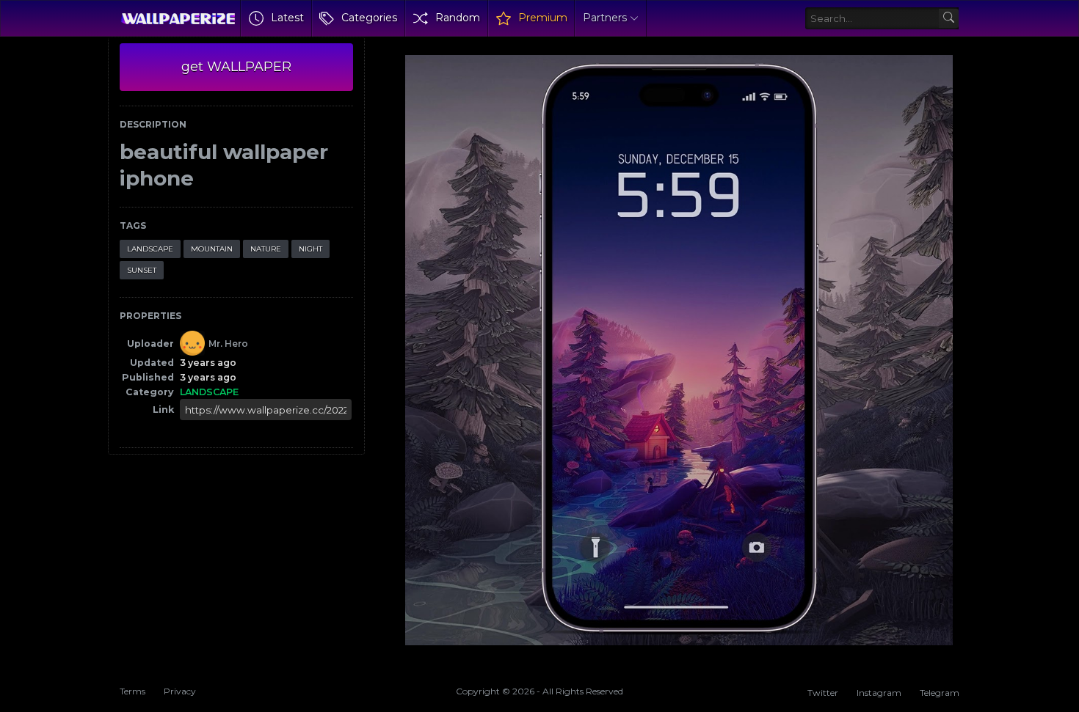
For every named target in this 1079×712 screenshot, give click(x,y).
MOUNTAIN (212, 249)
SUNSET (141, 270)
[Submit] (949, 19)
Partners (605, 17)
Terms (132, 691)
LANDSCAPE (150, 249)
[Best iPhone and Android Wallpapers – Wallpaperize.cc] (178, 18)
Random (457, 17)
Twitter (822, 692)
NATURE (265, 249)
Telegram (939, 692)
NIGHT (310, 249)
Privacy (180, 691)
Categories (369, 17)
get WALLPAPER (236, 67)
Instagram (879, 692)
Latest (287, 17)
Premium (542, 17)
